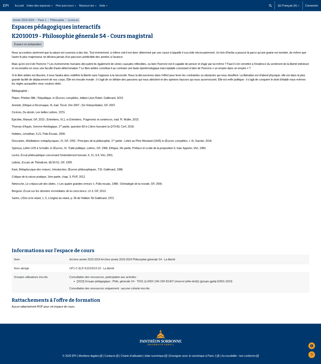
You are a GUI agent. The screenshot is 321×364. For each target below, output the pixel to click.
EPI (6, 5)
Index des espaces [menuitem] (38, 5)
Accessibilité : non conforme (238, 355)
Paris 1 (42, 20)
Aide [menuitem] (102, 5)
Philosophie (57, 20)
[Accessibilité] (311, 345)
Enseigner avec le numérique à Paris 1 (192, 355)
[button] (270, 5)
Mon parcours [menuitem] (65, 5)
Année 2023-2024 (23, 20)
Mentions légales (89, 355)
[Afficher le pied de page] (311, 354)
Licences (73, 20)
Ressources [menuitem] (86, 5)
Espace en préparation (27, 44)
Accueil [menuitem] (19, 5)
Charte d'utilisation (132, 355)
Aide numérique (154, 355)
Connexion (311, 5)
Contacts (109, 355)
